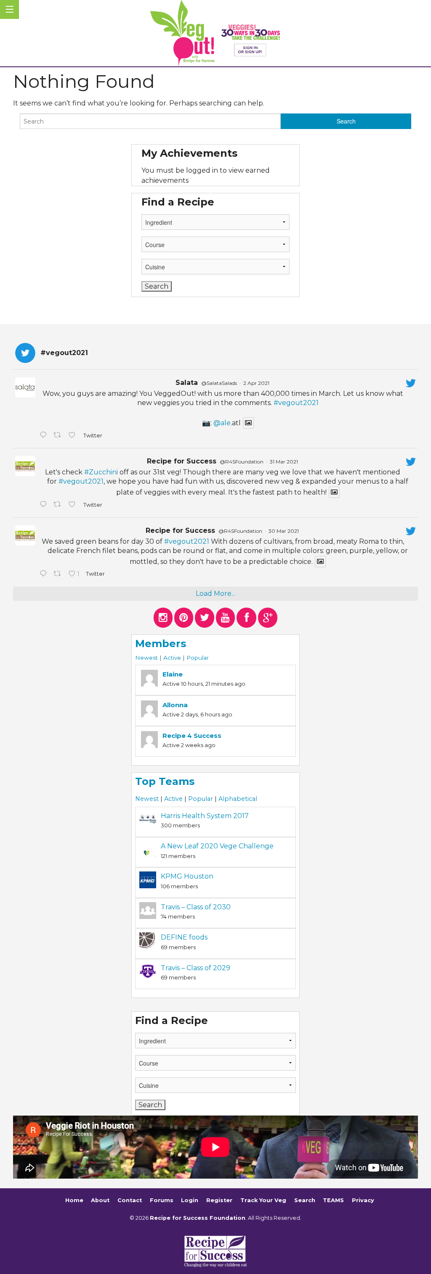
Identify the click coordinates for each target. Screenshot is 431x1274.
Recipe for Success (181, 461)
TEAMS (333, 1201)
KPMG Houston (187, 876)
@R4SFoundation (241, 461)
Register (219, 1201)
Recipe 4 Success (191, 736)
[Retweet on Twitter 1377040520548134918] (59, 574)
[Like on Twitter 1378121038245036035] (73, 436)
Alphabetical (237, 799)
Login (189, 1201)
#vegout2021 (296, 403)
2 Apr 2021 (256, 383)
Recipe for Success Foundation (197, 1218)
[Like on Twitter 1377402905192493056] (73, 505)
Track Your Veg (263, 1201)
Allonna (175, 705)
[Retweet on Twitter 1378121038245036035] (59, 436)
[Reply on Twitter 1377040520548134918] (44, 574)
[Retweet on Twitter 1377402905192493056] (59, 505)
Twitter (92, 435)
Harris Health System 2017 (205, 816)
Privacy (363, 1201)
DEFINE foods (184, 937)
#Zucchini (101, 472)
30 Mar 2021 (284, 531)
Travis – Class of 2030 (196, 907)
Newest (146, 657)
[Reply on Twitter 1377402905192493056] (44, 505)
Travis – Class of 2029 (195, 968)
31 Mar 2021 (284, 461)
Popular (197, 657)
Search (304, 1201)
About (100, 1201)
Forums (161, 1201)
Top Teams (164, 781)
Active (172, 657)
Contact (129, 1201)
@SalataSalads (219, 383)
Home (74, 1201)
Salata (187, 383)
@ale (222, 423)
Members (160, 643)
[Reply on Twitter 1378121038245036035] (44, 436)
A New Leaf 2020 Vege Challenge (217, 846)
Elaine (172, 674)
